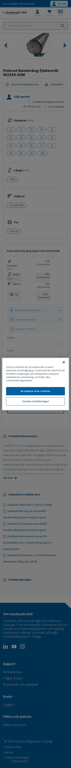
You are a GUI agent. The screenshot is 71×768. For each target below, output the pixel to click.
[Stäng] (63, 362)
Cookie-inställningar (35, 401)
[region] (35, 383)
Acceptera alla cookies (35, 391)
